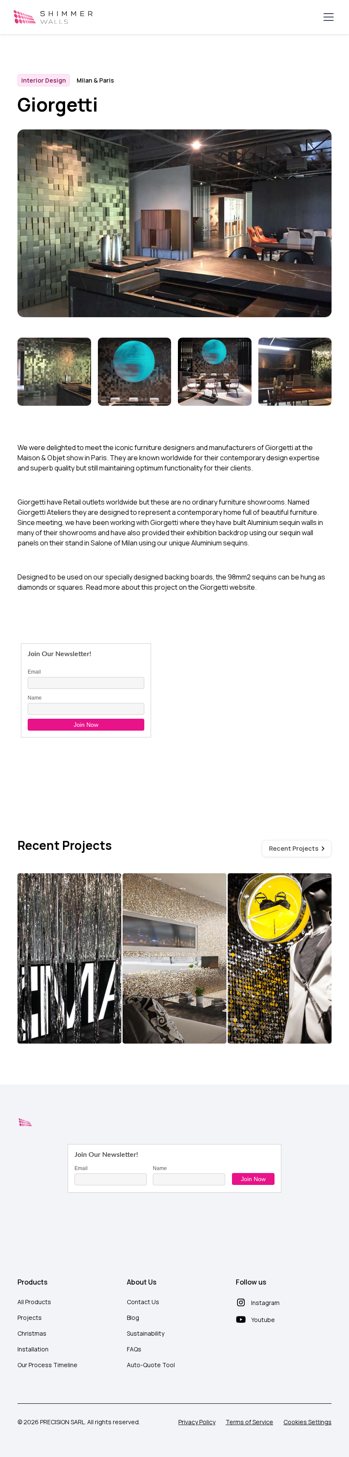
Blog (133, 1318)
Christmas (31, 1333)
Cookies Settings (307, 1422)
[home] (53, 17)
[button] (326, 17)
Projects (29, 1318)
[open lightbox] (54, 373)
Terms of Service (249, 1422)
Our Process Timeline (47, 1365)
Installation (33, 1349)
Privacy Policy (196, 1422)
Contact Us (143, 1302)
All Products (34, 1302)
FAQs (134, 1349)
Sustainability (145, 1333)
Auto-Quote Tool (151, 1365)
